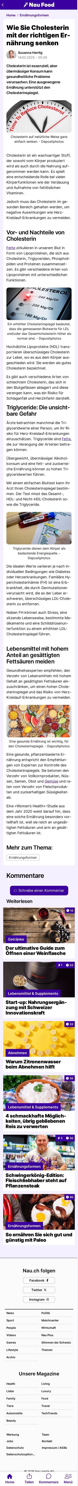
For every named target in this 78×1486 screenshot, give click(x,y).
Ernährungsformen (34, 15)
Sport (10, 1320)
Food (44, 1398)
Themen (47, 1349)
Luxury (46, 1391)
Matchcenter (50, 1320)
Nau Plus (47, 1335)
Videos (11, 1335)
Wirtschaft (48, 1327)
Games (11, 1342)
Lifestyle (12, 1349)
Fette (10, 248)
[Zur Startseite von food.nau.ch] (39, 4)
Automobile (14, 1413)
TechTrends (49, 1413)
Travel (45, 1405)
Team (45, 1434)
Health (10, 1383)
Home (10, 15)
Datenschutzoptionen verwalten (22, 1454)
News (10, 1313)
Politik (45, 1313)
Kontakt (47, 1441)
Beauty (11, 1420)
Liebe (10, 1391)
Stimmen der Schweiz (56, 1342)
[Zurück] (2, 5)
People (11, 1327)
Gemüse (51, 781)
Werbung (12, 1434)
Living (45, 1383)
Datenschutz (15, 1447)
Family (10, 1398)
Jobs (9, 1441)
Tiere (9, 1405)
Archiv (10, 1357)
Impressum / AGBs (54, 1447)
